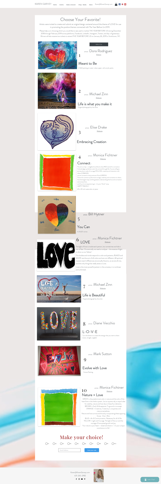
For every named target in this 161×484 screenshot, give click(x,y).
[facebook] (120, 4)
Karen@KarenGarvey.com (103, 4)
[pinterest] (122, 4)
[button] (116, 4)
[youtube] (125, 4)
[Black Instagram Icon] (79, 479)
